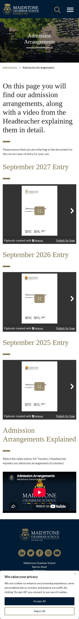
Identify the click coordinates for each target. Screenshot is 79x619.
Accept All (40, 601)
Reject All (39, 611)
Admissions (10, 67)
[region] (39, 595)
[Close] (75, 574)
